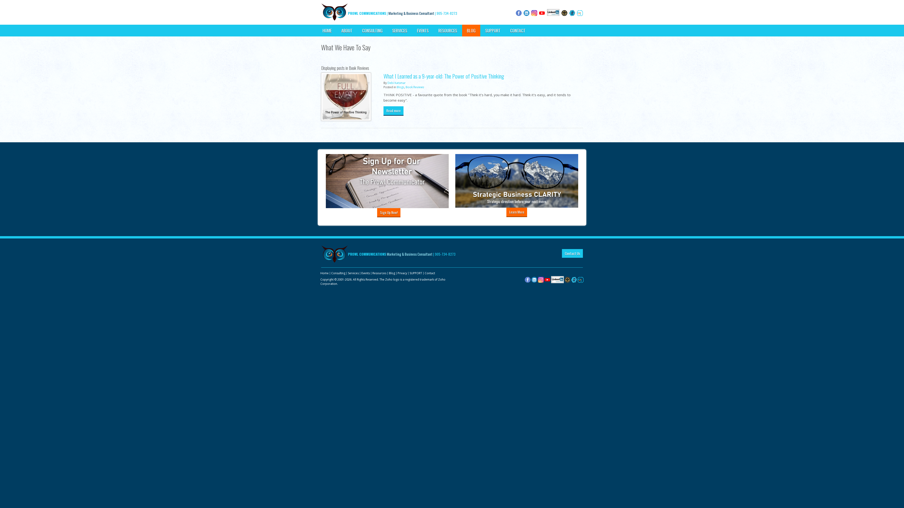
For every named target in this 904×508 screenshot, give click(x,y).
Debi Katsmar (396, 83)
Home (327, 31)
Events (423, 31)
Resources (447, 31)
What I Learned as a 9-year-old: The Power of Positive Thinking (443, 76)
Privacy (402, 273)
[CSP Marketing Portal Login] (567, 280)
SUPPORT (492, 31)
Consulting (372, 31)
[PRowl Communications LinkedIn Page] (557, 280)
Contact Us (572, 253)
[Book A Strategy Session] (581, 280)
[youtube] (547, 280)
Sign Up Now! (389, 212)
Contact (517, 31)
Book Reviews (415, 87)
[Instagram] (541, 280)
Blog (471, 31)
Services (399, 31)
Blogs (400, 87)
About (346, 31)
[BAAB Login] (574, 280)
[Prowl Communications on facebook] (528, 280)
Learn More (516, 211)
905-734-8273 (446, 13)
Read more (393, 110)
